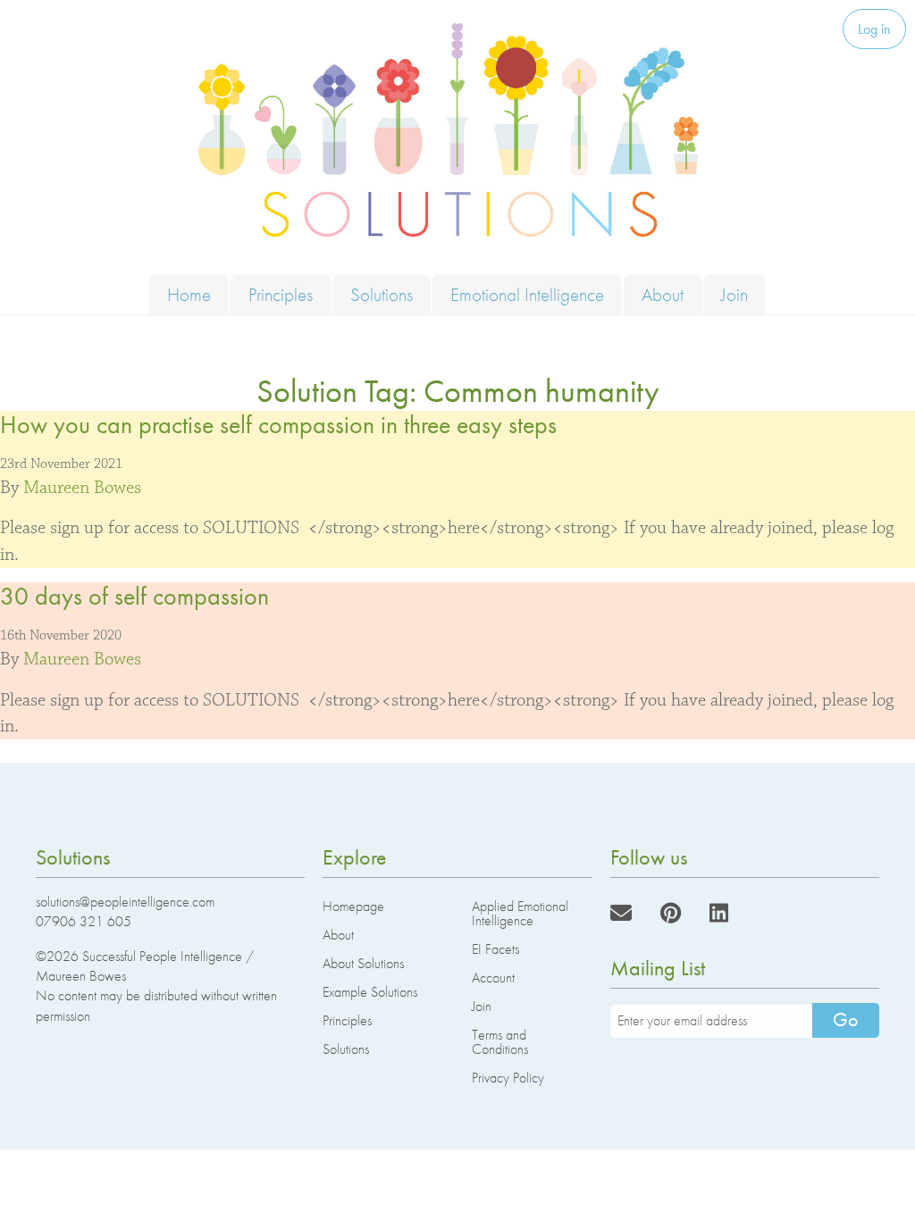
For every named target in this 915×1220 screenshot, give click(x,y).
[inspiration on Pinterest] (670, 913)
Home (189, 294)
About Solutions (363, 963)
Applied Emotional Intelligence (520, 913)
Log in (874, 29)
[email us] (621, 913)
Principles (280, 294)
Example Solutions (370, 991)
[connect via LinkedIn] (719, 913)
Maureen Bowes (82, 487)
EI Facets (495, 949)
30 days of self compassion (134, 596)
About (663, 294)
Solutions (381, 294)
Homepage (353, 906)
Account (493, 977)
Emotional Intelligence (527, 294)
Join (734, 294)
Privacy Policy (508, 1077)
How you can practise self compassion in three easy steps (278, 424)
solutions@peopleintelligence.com (125, 901)
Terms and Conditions (500, 1041)
